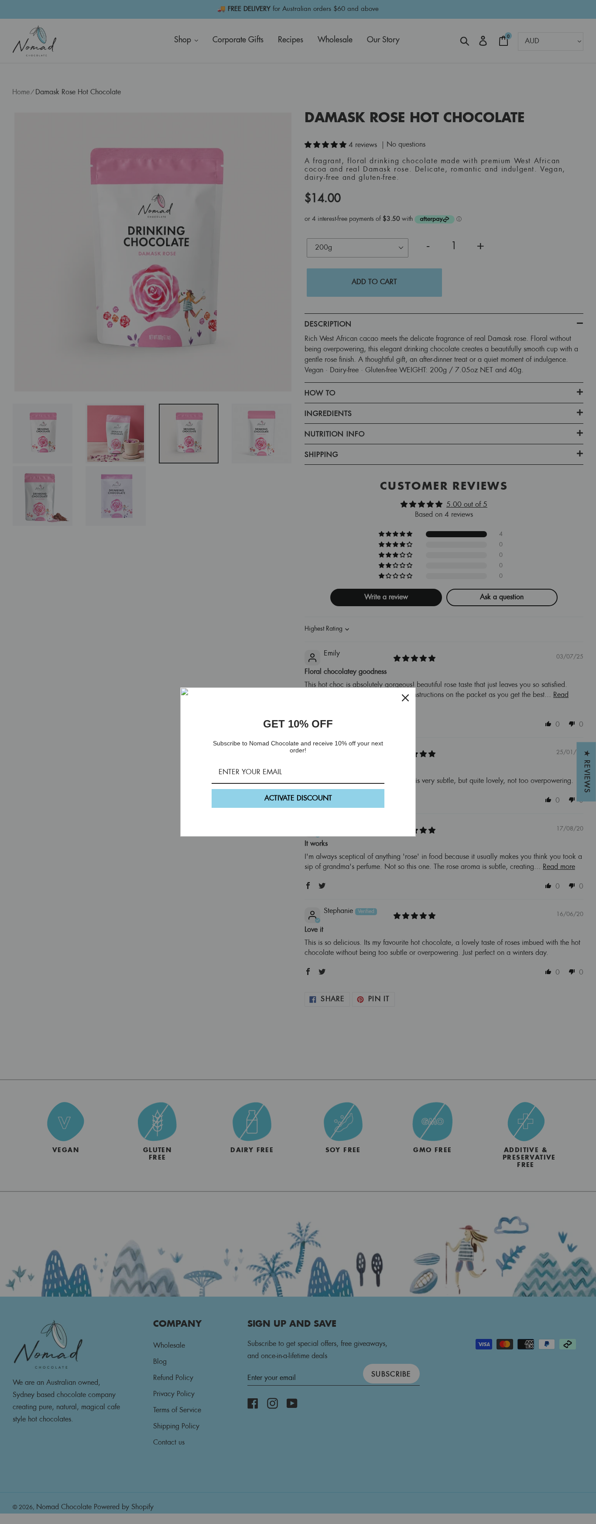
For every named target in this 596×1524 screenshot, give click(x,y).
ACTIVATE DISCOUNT (298, 798)
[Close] (405, 697)
